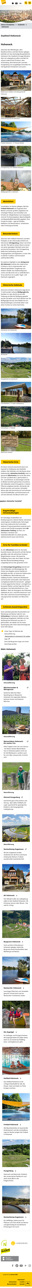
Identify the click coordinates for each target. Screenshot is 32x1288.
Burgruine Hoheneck (12, 942)
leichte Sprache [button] (12, 3)
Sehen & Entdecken (7, 25)
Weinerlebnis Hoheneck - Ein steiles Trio (14, 742)
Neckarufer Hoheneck (12, 988)
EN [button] (20, 3)
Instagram (29, 1265)
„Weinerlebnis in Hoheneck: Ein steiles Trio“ (17, 637)
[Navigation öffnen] (29, 2)
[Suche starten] (26, 2)
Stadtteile (21, 25)
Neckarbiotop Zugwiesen (14, 849)
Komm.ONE (14, 1274)
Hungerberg (8, 1171)
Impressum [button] (21, 1279)
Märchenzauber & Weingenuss (11, 688)
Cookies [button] (22, 1282)
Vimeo (25, 1265)
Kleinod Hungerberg (12, 797)
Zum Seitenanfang (28, 1284)
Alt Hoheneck (9, 895)
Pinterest (16, 1265)
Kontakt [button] (22, 1284)
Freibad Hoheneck (11, 1124)
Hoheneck (5, 27)
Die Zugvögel (9, 1032)
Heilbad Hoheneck (11, 1078)
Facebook (12, 1265)
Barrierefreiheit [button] (11, 1284)
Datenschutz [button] (13, 1282)
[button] (3, 2)
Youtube (21, 1265)
